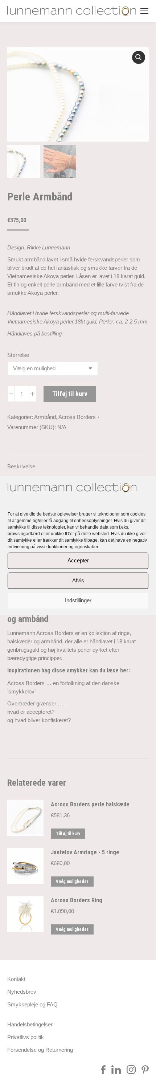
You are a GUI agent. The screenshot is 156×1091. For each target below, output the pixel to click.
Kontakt (16, 979)
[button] (138, 57)
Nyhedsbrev (21, 992)
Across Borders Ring (76, 900)
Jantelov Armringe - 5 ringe (85, 852)
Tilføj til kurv (69, 394)
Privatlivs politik (25, 1037)
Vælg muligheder (72, 881)
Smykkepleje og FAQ (32, 1004)
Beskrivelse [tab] (21, 466)
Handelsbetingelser (30, 1024)
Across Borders (77, 417)
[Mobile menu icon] (144, 11)
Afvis (78, 580)
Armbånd (45, 417)
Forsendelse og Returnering (40, 1050)
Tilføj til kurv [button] (68, 833)
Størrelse (18, 355)
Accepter (78, 560)
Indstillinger (78, 600)
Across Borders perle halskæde (90, 804)
